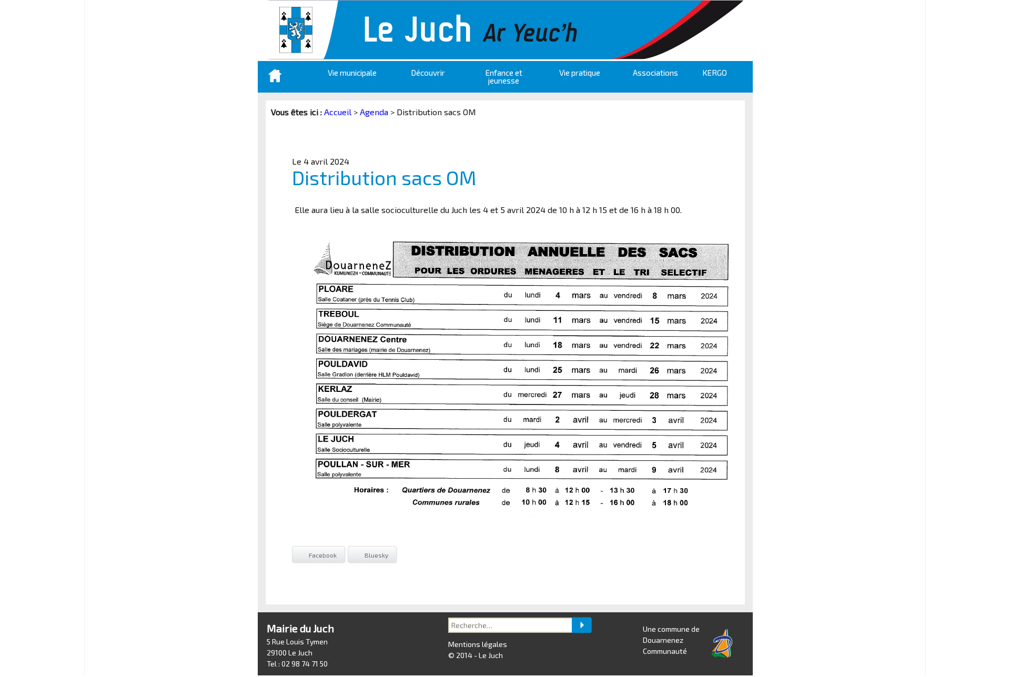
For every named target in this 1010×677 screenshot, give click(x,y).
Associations (655, 72)
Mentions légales (477, 644)
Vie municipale (352, 72)
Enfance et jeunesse (504, 76)
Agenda (374, 112)
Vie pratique (579, 72)
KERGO (714, 72)
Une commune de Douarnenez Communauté (671, 639)
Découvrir (428, 72)
